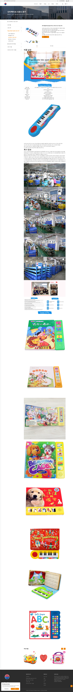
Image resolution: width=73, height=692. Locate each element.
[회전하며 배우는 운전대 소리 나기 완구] (30, 657)
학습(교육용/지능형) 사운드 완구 (19, 14)
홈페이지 (9, 14)
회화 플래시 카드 (11, 35)
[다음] (38, 41)
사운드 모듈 (9, 46)
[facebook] (68, 1)
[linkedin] (66, 1)
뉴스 (44, 681)
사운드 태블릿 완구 (11, 33)
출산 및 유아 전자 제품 (11, 43)
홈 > (8, 21)
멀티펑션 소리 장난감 (12, 39)
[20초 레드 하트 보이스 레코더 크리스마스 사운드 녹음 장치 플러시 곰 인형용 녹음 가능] (44, 657)
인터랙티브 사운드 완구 (29, 14)
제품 (13, 14)
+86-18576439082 (59, 681)
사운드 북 (9, 27)
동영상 (45, 683)
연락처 (45, 685)
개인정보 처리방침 (44, 690)
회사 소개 (45, 676)
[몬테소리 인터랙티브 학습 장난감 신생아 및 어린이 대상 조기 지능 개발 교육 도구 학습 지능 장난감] (59, 657)
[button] (62, 649)
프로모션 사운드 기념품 (11, 49)
